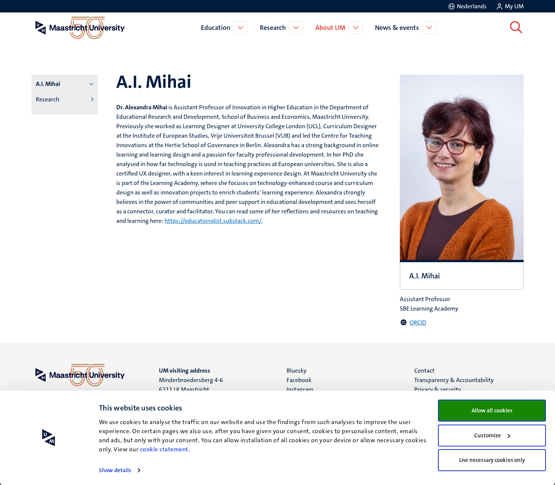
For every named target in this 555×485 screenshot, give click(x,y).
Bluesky (297, 371)
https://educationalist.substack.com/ (213, 221)
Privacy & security (437, 389)
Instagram (300, 389)
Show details (115, 470)
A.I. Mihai (48, 84)
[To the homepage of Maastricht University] (80, 28)
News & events (397, 27)
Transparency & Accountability (454, 380)
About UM (330, 27)
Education (215, 27)
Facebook (299, 380)
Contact (424, 371)
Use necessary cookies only (492, 460)
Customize (487, 435)
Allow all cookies (492, 410)
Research (273, 27)
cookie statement (164, 449)
